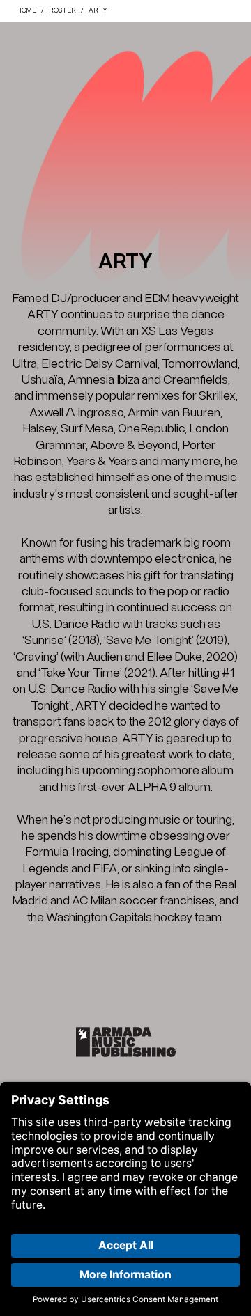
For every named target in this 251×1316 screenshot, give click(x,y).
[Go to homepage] (126, 1042)
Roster (62, 11)
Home (26, 11)
